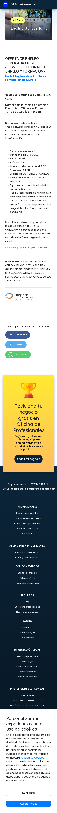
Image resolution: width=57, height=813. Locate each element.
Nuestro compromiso (27, 611)
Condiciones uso (27, 671)
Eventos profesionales (27, 583)
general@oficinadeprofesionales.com (32, 488)
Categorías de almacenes (27, 552)
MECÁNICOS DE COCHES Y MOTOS (27, 705)
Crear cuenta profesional (27, 523)
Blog (27, 601)
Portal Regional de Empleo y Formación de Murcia (25, 78)
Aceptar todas (28, 803)
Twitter (19, 344)
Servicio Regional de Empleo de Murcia (26, 247)
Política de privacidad (27, 656)
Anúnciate (27, 533)
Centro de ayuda (27, 632)
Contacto (27, 627)
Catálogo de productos (27, 557)
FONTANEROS (27, 695)
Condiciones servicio (27, 666)
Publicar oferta (27, 577)
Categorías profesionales (27, 518)
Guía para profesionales (27, 606)
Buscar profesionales (27, 513)
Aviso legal (27, 661)
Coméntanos (27, 637)
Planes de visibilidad (27, 528)
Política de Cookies (32, 757)
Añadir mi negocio (28, 459)
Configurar (28, 792)
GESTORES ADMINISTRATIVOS (27, 700)
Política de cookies (27, 676)
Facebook (21, 334)
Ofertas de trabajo (27, 572)
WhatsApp (21, 354)
